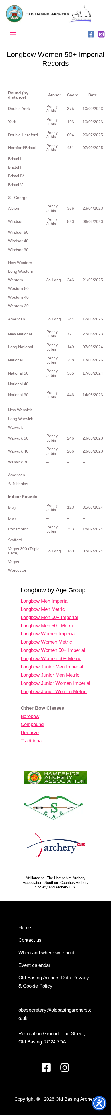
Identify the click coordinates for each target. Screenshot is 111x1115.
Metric (65, 642)
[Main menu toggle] (13, 34)
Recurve (30, 732)
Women (50, 642)
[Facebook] (90, 34)
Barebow (30, 716)
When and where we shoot (46, 952)
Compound (32, 724)
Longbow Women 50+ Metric (51, 658)
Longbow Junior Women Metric (54, 691)
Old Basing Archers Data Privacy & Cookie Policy (53, 982)
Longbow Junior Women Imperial (55, 683)
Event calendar (34, 965)
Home (24, 927)
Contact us (30, 940)
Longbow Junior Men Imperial (52, 667)
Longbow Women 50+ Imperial (53, 650)
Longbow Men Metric (43, 609)
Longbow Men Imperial (45, 601)
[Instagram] (101, 34)
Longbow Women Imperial (48, 633)
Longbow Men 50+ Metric (47, 625)
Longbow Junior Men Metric (50, 675)
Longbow (31, 642)
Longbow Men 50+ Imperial (49, 617)
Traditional (32, 741)
